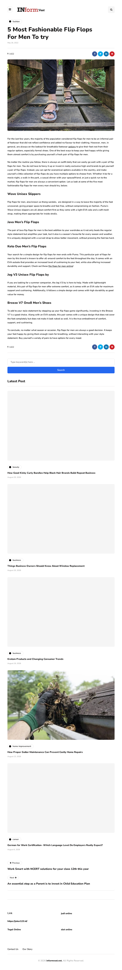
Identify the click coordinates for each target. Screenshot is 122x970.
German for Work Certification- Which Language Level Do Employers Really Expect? (55, 845)
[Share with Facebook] (94, 53)
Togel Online (14, 929)
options (72, 146)
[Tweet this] (100, 53)
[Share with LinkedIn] (106, 53)
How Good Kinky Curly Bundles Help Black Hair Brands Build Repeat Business (51, 473)
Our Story (27, 949)
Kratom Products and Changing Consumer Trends (35, 659)
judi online (66, 913)
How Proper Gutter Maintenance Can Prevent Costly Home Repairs (45, 752)
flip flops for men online (60, 266)
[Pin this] (112, 53)
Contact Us (12, 949)
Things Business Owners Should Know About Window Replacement (46, 566)
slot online (66, 929)
